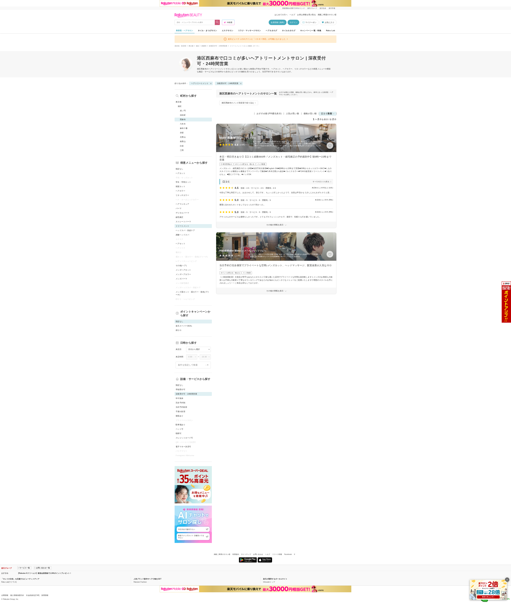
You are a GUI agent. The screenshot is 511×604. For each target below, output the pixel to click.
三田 (182, 150)
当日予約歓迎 (181, 407)
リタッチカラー (182, 195)
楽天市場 (332, 8)
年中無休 (179, 398)
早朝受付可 (180, 389)
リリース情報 (277, 554)
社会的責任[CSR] (32, 595)
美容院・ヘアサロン (184, 30)
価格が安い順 (310, 113)
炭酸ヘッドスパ (182, 235)
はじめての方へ (281, 15)
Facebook (288, 554)
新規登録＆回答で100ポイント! (293, 8)
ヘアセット (180, 243)
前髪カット (180, 186)
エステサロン (227, 30)
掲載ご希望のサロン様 (327, 15)
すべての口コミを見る (321, 181)
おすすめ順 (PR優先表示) (269, 113)
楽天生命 (323, 8)
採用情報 (44, 595)
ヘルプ (292, 15)
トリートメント (235, 46)
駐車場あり (180, 425)
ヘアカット (180, 173)
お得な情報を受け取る (306, 15)
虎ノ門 (183, 111)
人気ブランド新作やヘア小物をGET (147, 579)
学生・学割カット (183, 182)
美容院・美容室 (180, 46)
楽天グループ (312, 8)
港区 (197, 46)
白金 (182, 146)
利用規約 (235, 554)
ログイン (293, 22)
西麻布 (203, 46)
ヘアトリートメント (217, 69)
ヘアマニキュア (182, 204)
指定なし (179, 169)
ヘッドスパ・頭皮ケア (185, 230)
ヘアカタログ (271, 30)
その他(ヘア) (181, 265)
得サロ (178, 330)
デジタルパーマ (182, 213)
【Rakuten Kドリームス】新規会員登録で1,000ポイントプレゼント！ (44, 573)
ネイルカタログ (288, 30)
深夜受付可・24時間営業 (218, 46)
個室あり (179, 416)
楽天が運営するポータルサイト (275, 579)
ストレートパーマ (183, 222)
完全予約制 (180, 403)
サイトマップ (246, 554)
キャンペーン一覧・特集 (310, 30)
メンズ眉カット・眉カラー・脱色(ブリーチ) (192, 293)
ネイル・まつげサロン (207, 30)
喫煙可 (178, 433)
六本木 (183, 124)
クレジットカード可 (184, 438)
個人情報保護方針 (17, 595)
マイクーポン (310, 22)
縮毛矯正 (179, 217)
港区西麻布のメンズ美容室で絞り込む (238, 103)
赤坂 (182, 133)
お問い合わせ (258, 554)
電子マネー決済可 (183, 447)
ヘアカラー (180, 191)
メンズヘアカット (183, 270)
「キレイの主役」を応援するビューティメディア (20, 579)
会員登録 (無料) (277, 22)
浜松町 (183, 115)
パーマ (178, 208)
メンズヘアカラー (183, 274)
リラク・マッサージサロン (249, 30)
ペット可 (179, 429)
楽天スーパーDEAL (184, 326)
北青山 (183, 137)
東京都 (191, 46)
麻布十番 (184, 128)
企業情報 (4, 595)
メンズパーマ (181, 279)
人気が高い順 (292, 113)
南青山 (183, 141)
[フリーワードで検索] (217, 22)
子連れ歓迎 (180, 411)
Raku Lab (330, 30)
